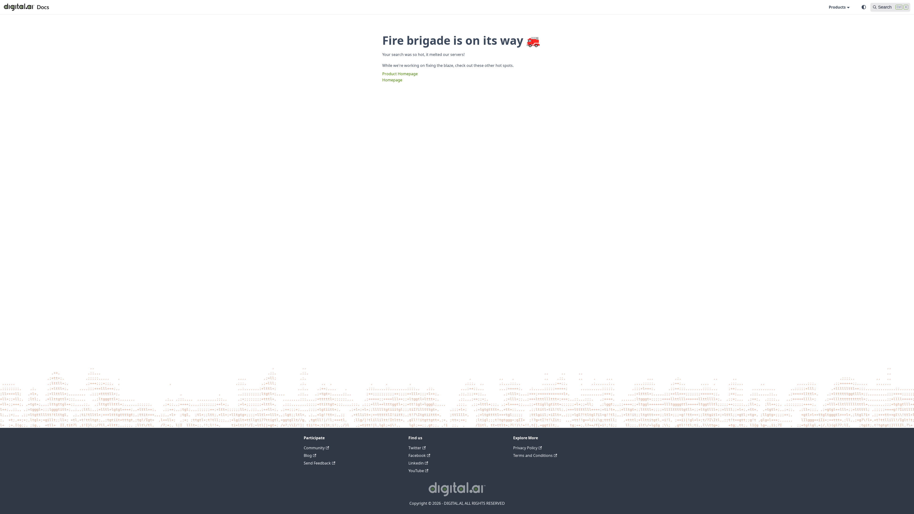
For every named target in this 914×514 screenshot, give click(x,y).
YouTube (416, 470)
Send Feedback (317, 463)
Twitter (414, 447)
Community (314, 447)
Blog (308, 455)
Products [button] (837, 7)
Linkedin (416, 463)
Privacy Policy (525, 447)
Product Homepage (400, 73)
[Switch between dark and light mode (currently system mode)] (864, 7)
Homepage (392, 80)
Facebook (417, 455)
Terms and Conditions (533, 455)
